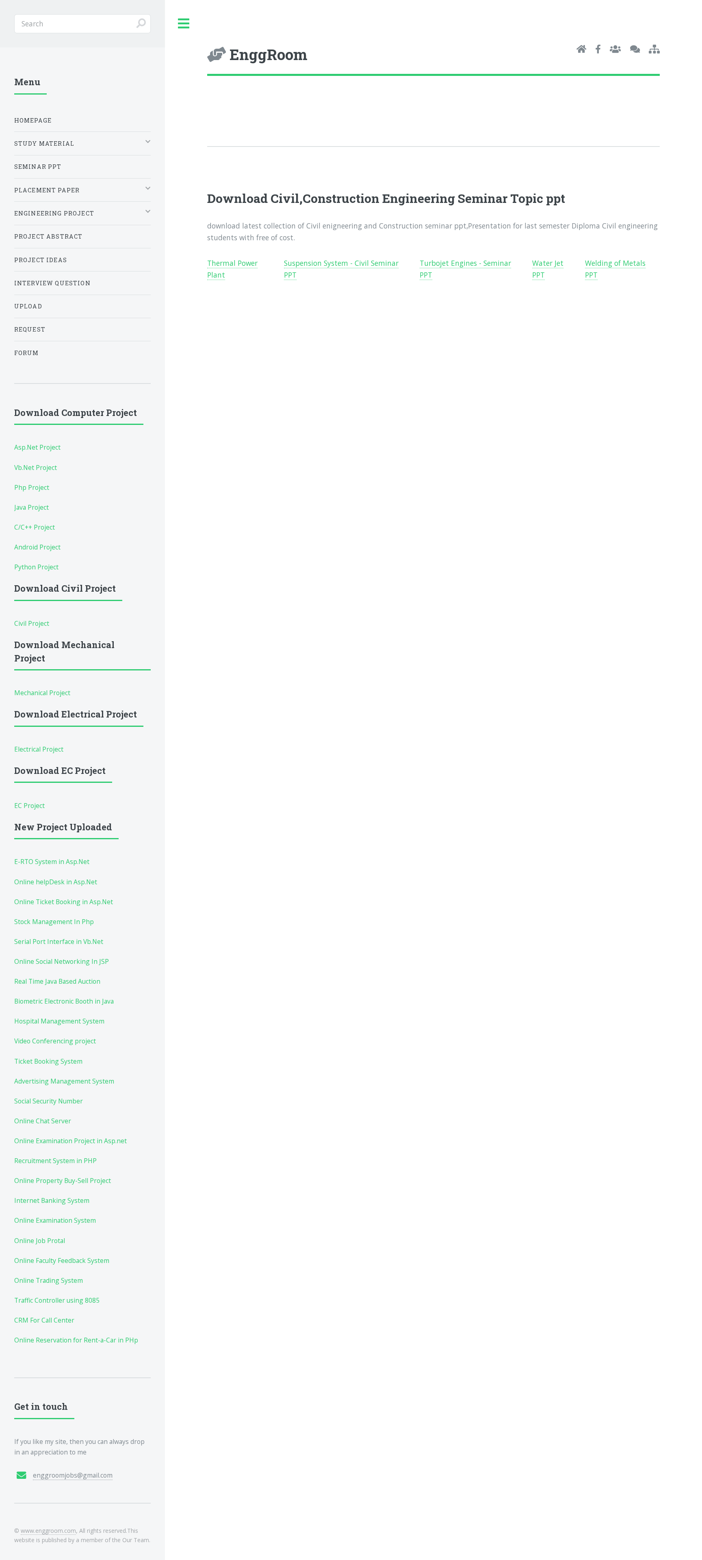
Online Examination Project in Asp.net (70, 1140)
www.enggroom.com (48, 1530)
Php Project (31, 487)
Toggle (184, 23)
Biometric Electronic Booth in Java (64, 1001)
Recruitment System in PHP (55, 1160)
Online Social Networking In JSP (61, 961)
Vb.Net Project (35, 467)
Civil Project (31, 623)
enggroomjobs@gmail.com (73, 1475)
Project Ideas (40, 260)
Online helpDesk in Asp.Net (55, 881)
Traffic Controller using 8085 (57, 1300)
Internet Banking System (51, 1200)
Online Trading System (48, 1280)
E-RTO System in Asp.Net (51, 861)
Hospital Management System (59, 1021)
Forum (26, 353)
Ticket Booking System (48, 1061)
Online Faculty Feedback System (61, 1260)
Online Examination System (55, 1220)
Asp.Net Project (37, 447)
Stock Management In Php (54, 921)
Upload (28, 306)
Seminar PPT (38, 166)
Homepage (33, 120)
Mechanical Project (42, 692)
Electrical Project (38, 749)
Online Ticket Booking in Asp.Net (63, 901)
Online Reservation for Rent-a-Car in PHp (76, 1340)
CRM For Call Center (44, 1320)
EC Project (29, 805)
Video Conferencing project (55, 1040)
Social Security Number (48, 1101)
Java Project (31, 507)
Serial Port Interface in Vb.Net (58, 941)
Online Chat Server (42, 1120)
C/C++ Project (34, 527)
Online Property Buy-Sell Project (62, 1180)
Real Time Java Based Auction (57, 981)
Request (30, 329)
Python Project (36, 566)
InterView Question (52, 283)
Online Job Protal (39, 1240)
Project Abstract (48, 236)
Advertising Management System (64, 1081)
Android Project (37, 547)
